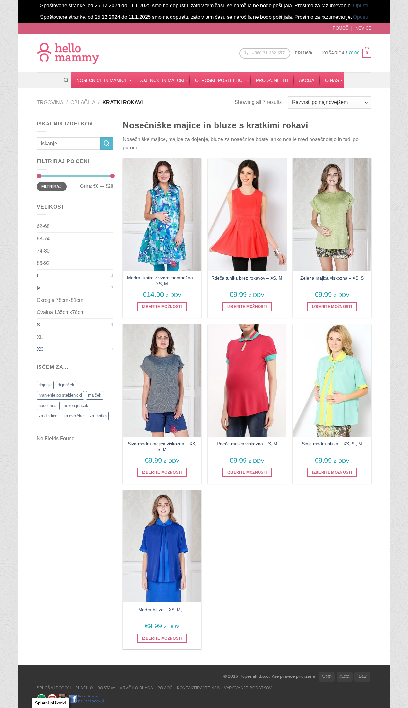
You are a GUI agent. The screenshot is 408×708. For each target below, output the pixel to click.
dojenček (66, 385)
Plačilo (84, 688)
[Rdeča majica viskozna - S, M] (247, 380)
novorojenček (76, 405)
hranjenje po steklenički (60, 395)
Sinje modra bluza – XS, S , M (332, 443)
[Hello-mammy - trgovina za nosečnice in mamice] (68, 53)
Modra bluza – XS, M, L (162, 609)
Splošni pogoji (54, 688)
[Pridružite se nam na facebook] (86, 698)
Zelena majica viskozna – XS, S (332, 278)
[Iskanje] (66, 80)
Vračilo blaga (136, 688)
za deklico (48, 415)
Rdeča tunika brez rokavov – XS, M (246, 278)
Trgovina (50, 102)
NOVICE (363, 28)
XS (40, 349)
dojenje (45, 385)
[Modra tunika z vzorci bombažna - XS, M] (162, 214)
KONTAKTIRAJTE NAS (198, 688)
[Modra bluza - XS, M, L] (162, 546)
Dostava (106, 688)
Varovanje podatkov (248, 688)
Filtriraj (51, 186)
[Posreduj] (106, 143)
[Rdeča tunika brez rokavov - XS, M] (247, 214)
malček (94, 395)
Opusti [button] (360, 5)
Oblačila (83, 102)
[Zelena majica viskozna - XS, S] (332, 214)
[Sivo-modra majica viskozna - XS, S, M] (162, 380)
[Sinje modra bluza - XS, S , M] (332, 380)
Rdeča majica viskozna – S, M (247, 443)
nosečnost (48, 405)
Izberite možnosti (162, 307)
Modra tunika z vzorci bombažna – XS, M (162, 280)
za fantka (98, 415)
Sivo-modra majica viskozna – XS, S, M (162, 446)
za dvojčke (73, 415)
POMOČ (340, 28)
